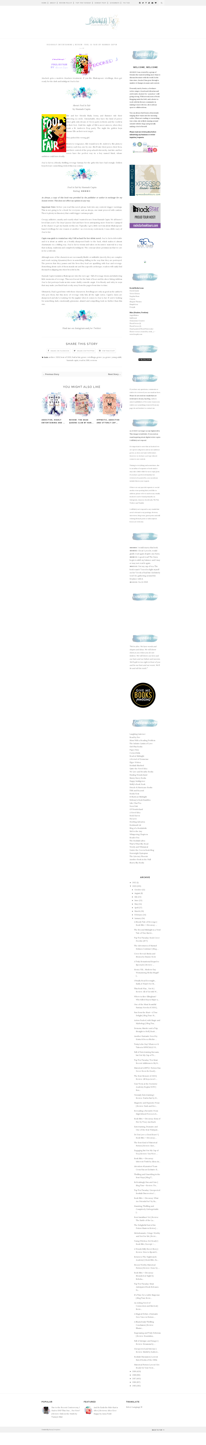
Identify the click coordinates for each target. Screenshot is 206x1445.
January (138, 918)
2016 (134, 1382)
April (136, 907)
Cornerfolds (135, 753)
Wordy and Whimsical (139, 847)
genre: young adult (113, 357)
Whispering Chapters (139, 834)
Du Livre (133, 819)
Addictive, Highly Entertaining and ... (53, 421)
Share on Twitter (85, 351)
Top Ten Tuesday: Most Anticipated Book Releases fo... (146, 1287)
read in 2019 (84, 360)
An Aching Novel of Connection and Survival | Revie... (146, 1306)
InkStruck (133, 318)
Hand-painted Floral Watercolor (141, 329)
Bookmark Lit (135, 825)
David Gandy (134, 291)
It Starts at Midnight (138, 797)
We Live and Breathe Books (141, 772)
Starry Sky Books (137, 863)
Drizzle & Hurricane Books (141, 787)
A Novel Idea (135, 812)
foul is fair (76, 357)
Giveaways (114, 3)
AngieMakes (134, 315)
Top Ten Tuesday (83, 3)
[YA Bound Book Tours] (150, 152)
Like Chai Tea (135, 803)
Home (44, 3)
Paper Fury (134, 750)
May (136, 904)
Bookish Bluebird (137, 765)
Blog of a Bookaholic (138, 828)
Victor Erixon (135, 294)
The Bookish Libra (137, 841)
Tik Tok (126, 3)
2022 (134, 882)
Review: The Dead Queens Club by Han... (81, 421)
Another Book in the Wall (140, 859)
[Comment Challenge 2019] (145, 152)
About (53, 3)
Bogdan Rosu (134, 296)
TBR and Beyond (137, 790)
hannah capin (72, 360)
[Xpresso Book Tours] (145, 195)
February (138, 915)
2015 (134, 1386)
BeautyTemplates (54, 1429)
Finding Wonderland (138, 775)
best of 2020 (66, 357)
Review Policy (65, 3)
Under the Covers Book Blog (142, 850)
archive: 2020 (54, 357)
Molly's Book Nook (137, 784)
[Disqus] (82, 464)
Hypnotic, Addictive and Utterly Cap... (108, 421)
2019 (134, 1371)
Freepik (132, 307)
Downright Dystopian (139, 853)
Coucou (132, 299)
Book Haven (135, 816)
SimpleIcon (134, 304)
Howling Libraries (137, 822)
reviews (93, 360)
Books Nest (134, 794)
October (138, 890)
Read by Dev (135, 737)
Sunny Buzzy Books (138, 778)
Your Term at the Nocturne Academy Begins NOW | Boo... (145, 1087)
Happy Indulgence (137, 781)
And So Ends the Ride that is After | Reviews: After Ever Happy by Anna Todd (106, 1410)
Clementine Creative (137, 321)
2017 (134, 1378)
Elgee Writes (135, 762)
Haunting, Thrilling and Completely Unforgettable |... (146, 1209)
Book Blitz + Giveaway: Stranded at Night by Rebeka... (144, 1276)
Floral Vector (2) (135, 326)
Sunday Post (100, 3)
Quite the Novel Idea (138, 768)
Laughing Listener (137, 734)
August (137, 893)
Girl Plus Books (136, 746)
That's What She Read (139, 844)
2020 (134, 886)
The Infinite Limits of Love (141, 743)
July (136, 897)
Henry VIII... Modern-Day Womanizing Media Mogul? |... (146, 972)
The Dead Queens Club (66, 223)
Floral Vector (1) (135, 323)
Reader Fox (134, 837)
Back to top (157, 1430)
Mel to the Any (136, 831)
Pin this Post (108, 351)
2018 (134, 1375)
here (158, 392)
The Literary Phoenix (139, 856)
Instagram (80, 328)
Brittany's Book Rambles (140, 800)
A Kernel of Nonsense (139, 759)
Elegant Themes (136, 302)
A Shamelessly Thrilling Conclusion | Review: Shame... (144, 1325)
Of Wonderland (136, 809)
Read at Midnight (137, 756)
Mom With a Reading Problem (142, 740)
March (137, 911)
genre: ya (100, 357)
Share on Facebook (60, 351)
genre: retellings (88, 357)
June (136, 900)
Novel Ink (134, 806)
